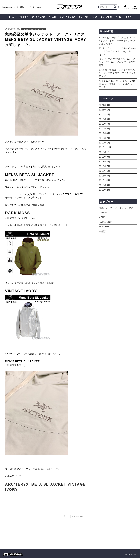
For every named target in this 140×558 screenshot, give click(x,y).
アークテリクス (78, 516)
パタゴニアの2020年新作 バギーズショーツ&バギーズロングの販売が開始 (117, 62)
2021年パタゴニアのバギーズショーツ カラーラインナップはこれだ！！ (118, 51)
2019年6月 (104, 128)
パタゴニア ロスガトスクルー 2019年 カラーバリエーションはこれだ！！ (117, 84)
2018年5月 (104, 176)
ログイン (125, 9)
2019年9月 (104, 119)
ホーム (11, 17)
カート (135, 9)
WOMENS (104, 226)
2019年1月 (104, 143)
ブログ (128, 17)
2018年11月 (105, 147)
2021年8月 (104, 105)
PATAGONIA (105, 222)
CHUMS (103, 212)
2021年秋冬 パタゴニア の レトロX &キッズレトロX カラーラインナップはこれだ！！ (117, 40)
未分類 (102, 231)
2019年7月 (104, 124)
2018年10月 (105, 152)
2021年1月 (104, 110)
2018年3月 (104, 185)
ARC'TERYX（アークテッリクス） (33, 29)
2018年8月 (104, 161)
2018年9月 (104, 157)
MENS (102, 217)
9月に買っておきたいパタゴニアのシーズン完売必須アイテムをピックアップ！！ (117, 73)
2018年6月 (104, 171)
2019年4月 (104, 133)
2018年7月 (104, 166)
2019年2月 (104, 138)
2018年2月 (104, 190)
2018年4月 (104, 180)
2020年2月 (104, 114)
